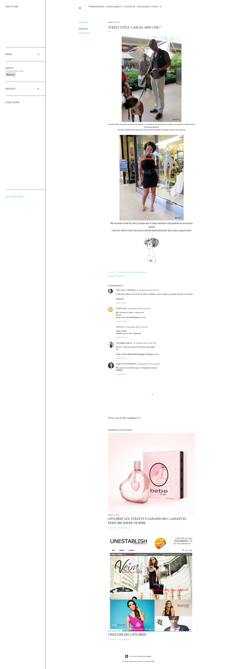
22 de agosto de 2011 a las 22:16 (148, 364)
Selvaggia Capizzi (124, 343)
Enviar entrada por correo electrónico (132, 272)
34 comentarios (124, 639)
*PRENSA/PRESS (96, 6)
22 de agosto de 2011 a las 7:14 (147, 290)
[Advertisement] (16, 144)
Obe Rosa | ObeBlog (125, 290)
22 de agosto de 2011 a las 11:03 (138, 309)
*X (160, 6)
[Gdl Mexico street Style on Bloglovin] (151, 261)
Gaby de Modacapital (126, 364)
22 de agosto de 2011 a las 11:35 (144, 343)
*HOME (154, 6)
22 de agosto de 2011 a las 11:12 (137, 327)
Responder (121, 303)
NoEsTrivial (121, 308)
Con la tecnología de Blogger (140, 656)
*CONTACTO (129, 6)
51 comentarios (124, 528)
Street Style (84, 33)
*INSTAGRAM (143, 6)
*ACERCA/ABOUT (114, 6)
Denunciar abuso (14, 196)
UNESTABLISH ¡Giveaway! (127, 634)
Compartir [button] (83, 22)
